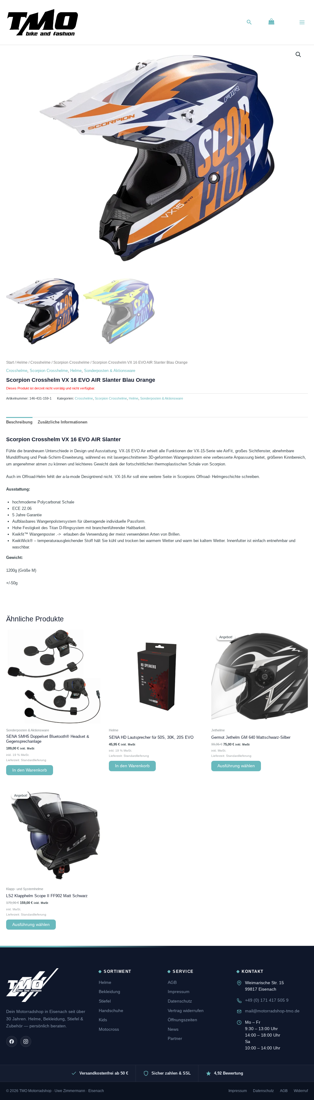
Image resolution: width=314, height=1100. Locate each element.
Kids (103, 1019)
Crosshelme (40, 362)
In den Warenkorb (29, 770)
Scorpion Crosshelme (71, 362)
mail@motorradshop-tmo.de (272, 1010)
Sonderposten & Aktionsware (109, 370)
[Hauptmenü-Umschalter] (302, 22)
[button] (249, 22)
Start (10, 362)
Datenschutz (180, 1001)
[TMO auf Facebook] (11, 1041)
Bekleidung (109, 991)
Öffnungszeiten (182, 1019)
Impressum (179, 991)
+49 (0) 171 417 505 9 (267, 1000)
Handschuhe (111, 1010)
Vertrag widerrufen (186, 1010)
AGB (172, 982)
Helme (22, 362)
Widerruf (301, 1091)
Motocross (109, 1029)
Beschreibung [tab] (19, 422)
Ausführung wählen (236, 766)
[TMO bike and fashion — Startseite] (32, 985)
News (173, 1029)
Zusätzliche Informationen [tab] (62, 422)
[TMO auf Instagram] (25, 1041)
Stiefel (105, 1001)
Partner (175, 1038)
